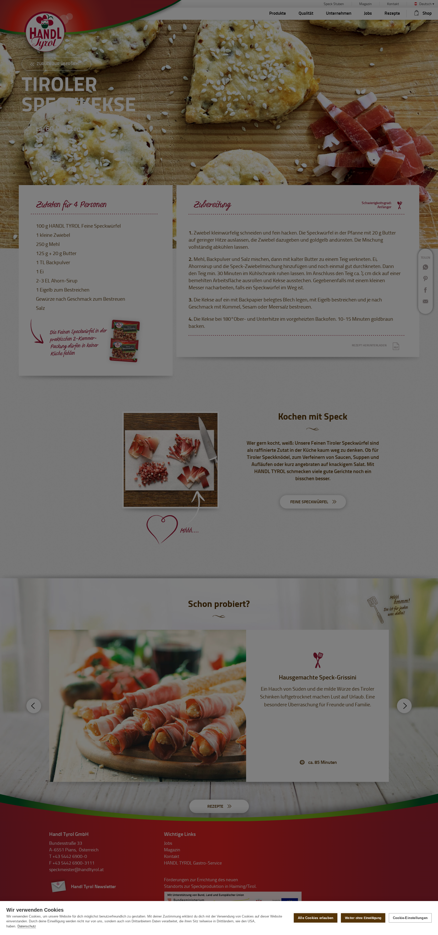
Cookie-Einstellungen (410, 918)
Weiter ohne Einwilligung (363, 918)
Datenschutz (26, 926)
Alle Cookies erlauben (315, 918)
